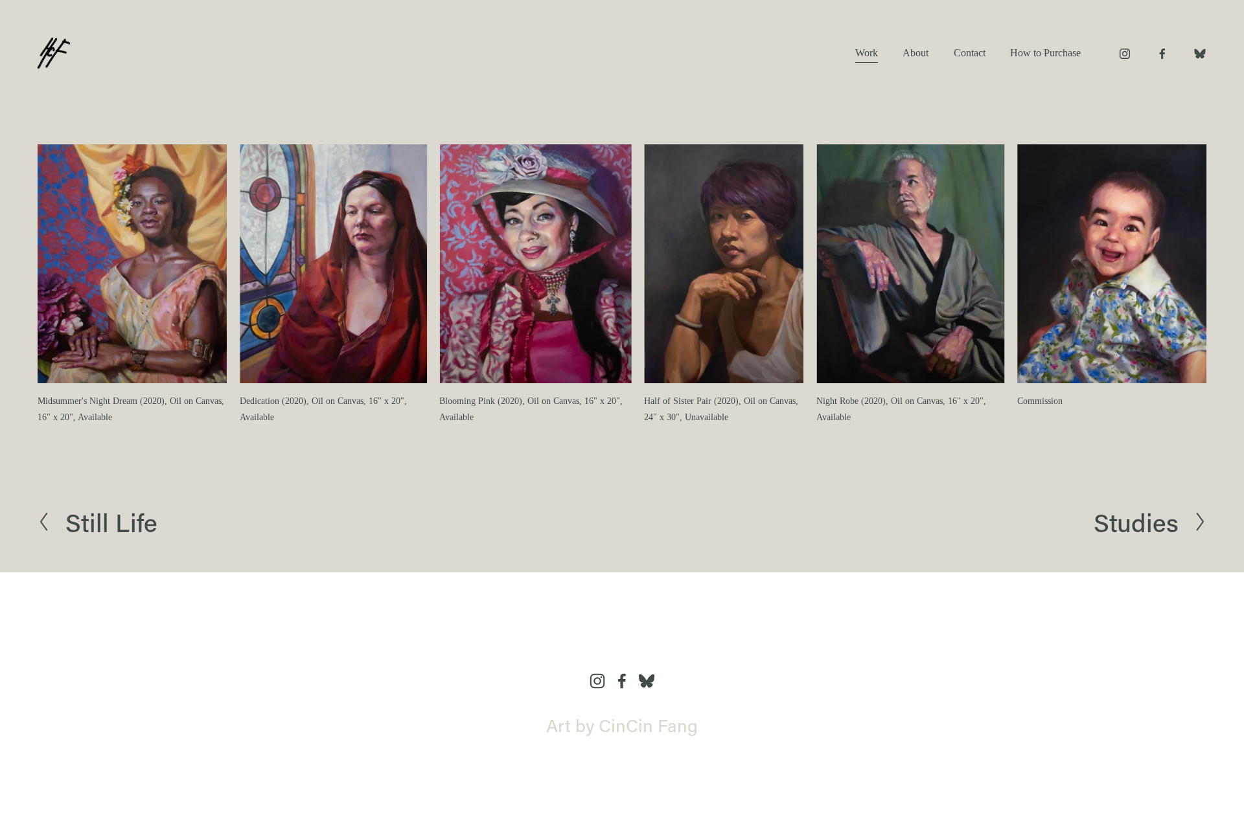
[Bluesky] (1199, 53)
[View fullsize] (132, 263)
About (915, 52)
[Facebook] (1162, 53)
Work (866, 52)
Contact (969, 52)
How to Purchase (1045, 52)
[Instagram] (1124, 53)
